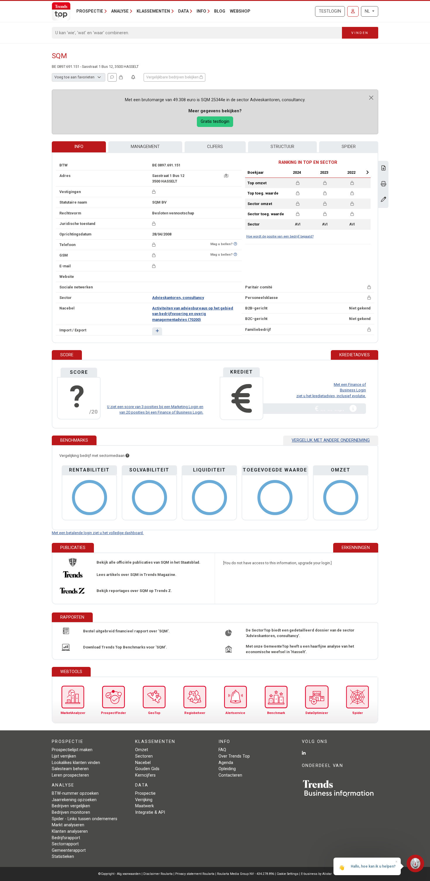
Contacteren (230, 775)
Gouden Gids (147, 768)
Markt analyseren (68, 825)
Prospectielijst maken (72, 749)
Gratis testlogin (215, 121)
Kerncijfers (145, 775)
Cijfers (215, 146)
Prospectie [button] (89, 11)
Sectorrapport (65, 844)
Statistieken (63, 856)
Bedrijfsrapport (66, 837)
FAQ (222, 749)
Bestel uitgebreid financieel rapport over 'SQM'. (126, 631)
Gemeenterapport (69, 850)
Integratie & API (150, 812)
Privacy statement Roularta (194, 874)
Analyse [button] (120, 11)
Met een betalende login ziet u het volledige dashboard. (98, 533)
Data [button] (183, 11)
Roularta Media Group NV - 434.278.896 (246, 874)
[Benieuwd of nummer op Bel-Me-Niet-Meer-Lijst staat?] (235, 244)
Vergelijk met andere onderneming (331, 440)
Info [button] (201, 11)
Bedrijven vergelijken (71, 805)
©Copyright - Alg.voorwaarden (119, 874)
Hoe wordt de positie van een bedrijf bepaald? (280, 236)
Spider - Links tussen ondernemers (84, 818)
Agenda (226, 762)
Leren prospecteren (70, 775)
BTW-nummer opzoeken (75, 793)
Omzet (141, 749)
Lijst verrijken (64, 756)
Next (367, 172)
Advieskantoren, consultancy (178, 297)
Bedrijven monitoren (71, 812)
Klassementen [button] (153, 11)
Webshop (240, 11)
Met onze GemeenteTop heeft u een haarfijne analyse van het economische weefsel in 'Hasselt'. (300, 649)
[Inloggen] (353, 11)
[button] (157, 331)
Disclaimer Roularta (158, 874)
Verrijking (143, 799)
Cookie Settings (288, 874)
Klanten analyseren (70, 831)
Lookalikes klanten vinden (76, 762)
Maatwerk (144, 805)
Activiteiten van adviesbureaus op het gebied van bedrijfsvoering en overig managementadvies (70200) (192, 313)
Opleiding (227, 768)
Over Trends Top (234, 756)
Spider (349, 146)
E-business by (316, 874)
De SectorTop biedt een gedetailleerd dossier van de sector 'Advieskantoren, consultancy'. (300, 633)
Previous (281, 172)
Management (145, 146)
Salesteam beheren (70, 768)
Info (78, 146)
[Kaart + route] (226, 175)
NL (368, 11)
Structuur (282, 146)
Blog (219, 11)
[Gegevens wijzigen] (383, 199)
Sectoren (144, 756)
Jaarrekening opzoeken (74, 799)
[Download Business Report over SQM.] (383, 168)
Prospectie (145, 793)
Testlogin (330, 11)
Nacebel (143, 762)
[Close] (371, 98)
